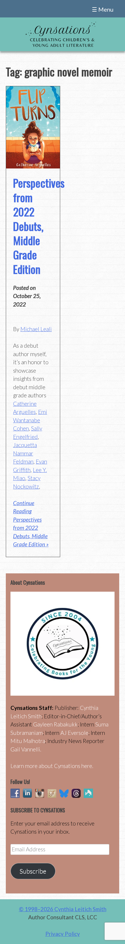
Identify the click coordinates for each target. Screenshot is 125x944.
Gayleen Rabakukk (55, 724)
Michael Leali (36, 329)
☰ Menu (102, 9)
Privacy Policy (62, 933)
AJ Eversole (74, 732)
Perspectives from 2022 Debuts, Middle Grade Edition (39, 226)
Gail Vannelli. (25, 749)
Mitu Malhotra (27, 740)
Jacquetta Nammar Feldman (25, 453)
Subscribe (32, 871)
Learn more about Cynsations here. (51, 765)
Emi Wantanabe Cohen (30, 420)
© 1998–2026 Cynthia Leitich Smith (62, 909)
